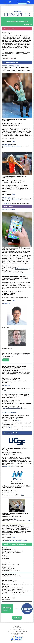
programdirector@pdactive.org (11, 146)
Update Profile (10, 631)
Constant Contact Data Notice (20, 631)
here (13, 141)
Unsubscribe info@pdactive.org (17, 629)
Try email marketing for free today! (17, 640)
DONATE (17, 618)
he (16, 418)
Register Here (6, 144)
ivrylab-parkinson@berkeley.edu (17, 540)
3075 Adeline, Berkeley (22, 269)
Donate (6, 203)
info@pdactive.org (19, 633)
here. (13, 194)
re (17, 418)
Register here (6, 197)
